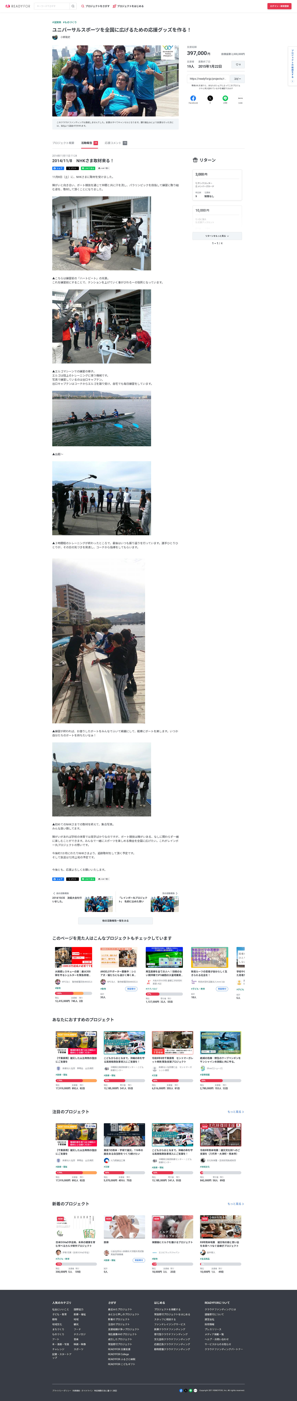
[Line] (225, 98)
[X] (210, 98)
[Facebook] (193, 98)
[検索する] (73, 6)
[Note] (240, 98)
